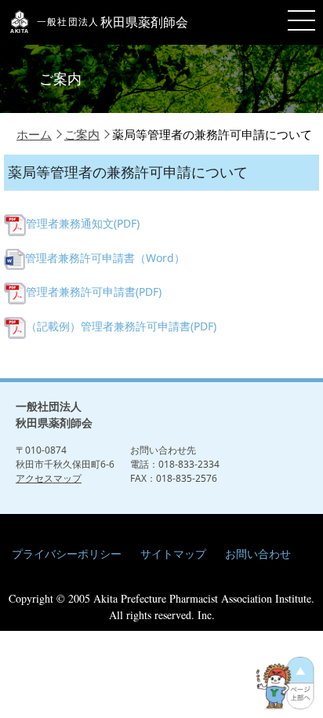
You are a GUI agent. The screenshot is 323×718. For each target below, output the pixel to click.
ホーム (34, 134)
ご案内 (82, 134)
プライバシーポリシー (67, 553)
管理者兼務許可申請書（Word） (105, 257)
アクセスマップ (49, 478)
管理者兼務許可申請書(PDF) (94, 291)
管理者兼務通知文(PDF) (83, 223)
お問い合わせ (258, 553)
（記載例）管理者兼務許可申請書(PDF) (121, 326)
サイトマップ (173, 553)
